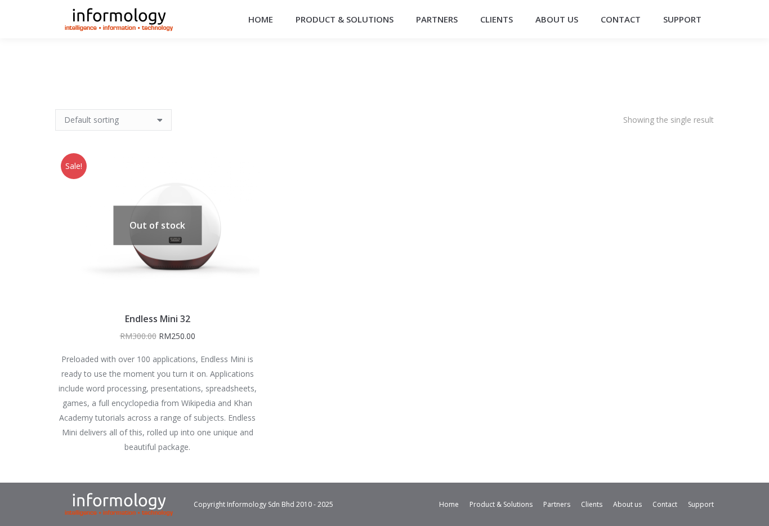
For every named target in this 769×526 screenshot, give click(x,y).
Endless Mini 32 (157, 319)
